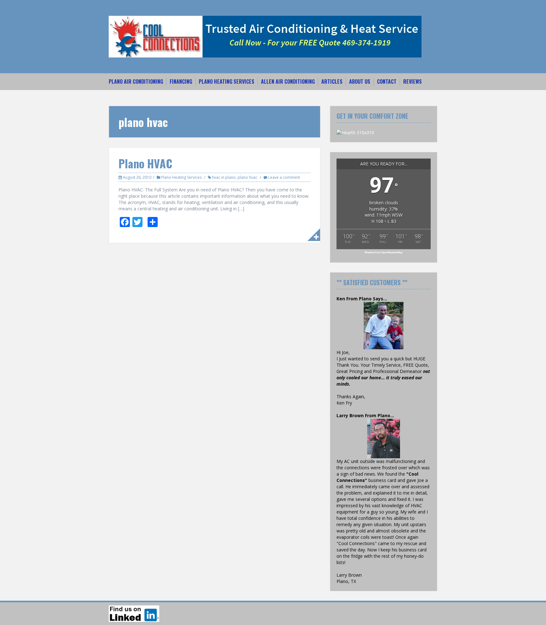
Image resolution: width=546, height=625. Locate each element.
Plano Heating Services (226, 81)
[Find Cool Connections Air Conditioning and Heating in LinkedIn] (134, 613)
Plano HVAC (145, 163)
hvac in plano (224, 177)
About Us (359, 81)
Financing (181, 81)
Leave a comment (284, 177)
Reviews (412, 81)
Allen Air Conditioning (288, 81)
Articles (332, 81)
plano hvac (247, 177)
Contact (387, 81)
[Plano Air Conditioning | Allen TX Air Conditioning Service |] (265, 36)
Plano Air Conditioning (136, 81)
